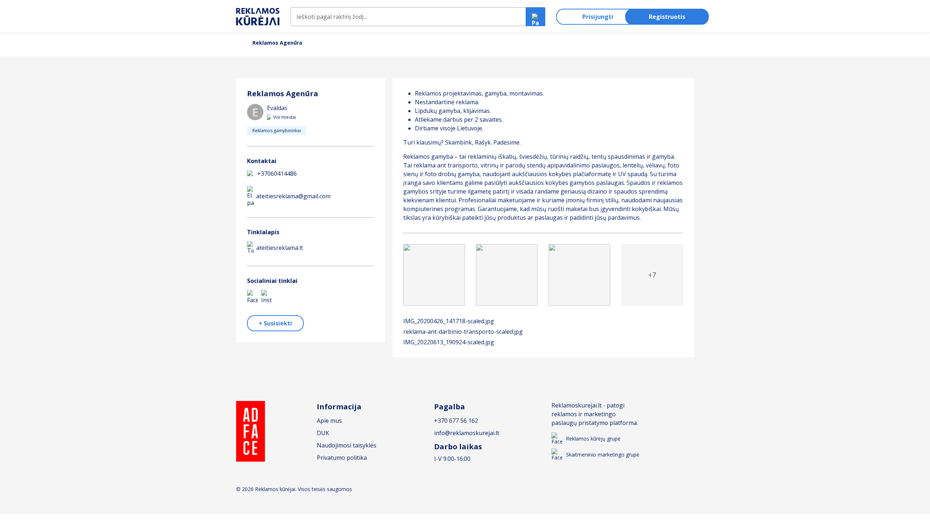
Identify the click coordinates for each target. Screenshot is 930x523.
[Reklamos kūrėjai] (258, 17)
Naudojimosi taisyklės (346, 445)
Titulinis (239, 42)
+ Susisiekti (275, 323)
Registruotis (667, 17)
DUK (323, 433)
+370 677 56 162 (456, 421)
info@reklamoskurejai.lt (466, 433)
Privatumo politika (342, 458)
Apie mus (329, 421)
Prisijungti (597, 17)
